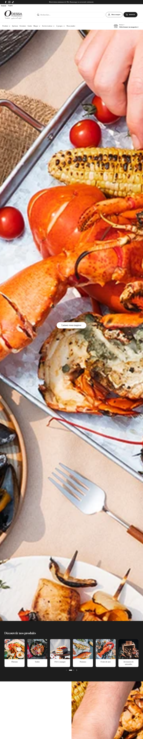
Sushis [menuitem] (30, 26)
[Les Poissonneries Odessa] (13, 14)
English (10, 6)
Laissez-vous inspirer (71, 325)
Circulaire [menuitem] (22, 26)
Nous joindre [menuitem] (71, 26)
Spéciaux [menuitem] (15, 26)
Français (3, 6)
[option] (10, 6)
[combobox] (3, 6)
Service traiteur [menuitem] (47, 26)
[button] (126, 26)
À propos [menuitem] (59, 26)
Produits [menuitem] (5, 26)
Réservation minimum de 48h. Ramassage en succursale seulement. (71, 2)
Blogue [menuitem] (35, 26)
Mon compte (115, 15)
